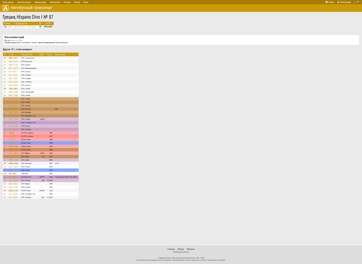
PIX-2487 (13, 105)
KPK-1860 (13, 81)
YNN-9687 (13, 183)
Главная (171, 249)
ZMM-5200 (14, 160)
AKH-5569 (13, 61)
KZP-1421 (13, 166)
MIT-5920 (13, 75)
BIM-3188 (13, 95)
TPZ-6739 (13, 109)
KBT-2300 (13, 180)
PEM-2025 (13, 58)
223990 (12, 143)
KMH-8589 (13, 163)
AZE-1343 (13, 187)
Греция (9, 27)
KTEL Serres (26, 27)
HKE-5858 (13, 115)
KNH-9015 (13, 156)
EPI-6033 (13, 177)
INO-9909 (13, 197)
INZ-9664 (13, 129)
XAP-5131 (13, 64)
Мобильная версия (181, 252)
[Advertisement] (181, 223)
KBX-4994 (13, 85)
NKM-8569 (13, 92)
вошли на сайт (16, 40)
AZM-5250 (13, 190)
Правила (191, 249)
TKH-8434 (13, 98)
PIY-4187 (13, 71)
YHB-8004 (13, 112)
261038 (12, 136)
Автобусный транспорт (32, 7)
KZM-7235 (13, 170)
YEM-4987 (13, 153)
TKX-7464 (13, 88)
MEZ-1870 (13, 68)
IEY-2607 (13, 173)
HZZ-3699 (13, 194)
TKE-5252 (13, 102)
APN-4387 (13, 78)
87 (5, 58)
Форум (181, 249)
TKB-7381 (13, 119)
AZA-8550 (13, 149)
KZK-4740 (13, 126)
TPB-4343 (13, 146)
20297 (11, 132)
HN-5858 (13, 122)
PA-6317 (12, 139)
